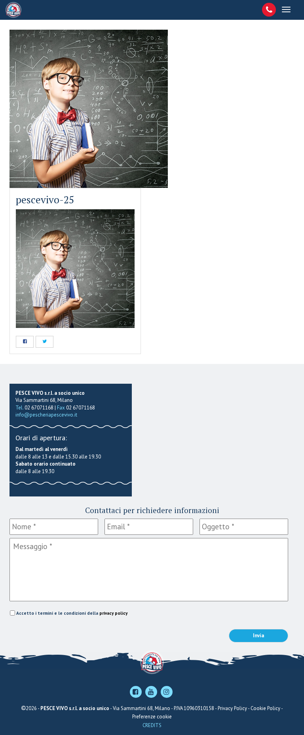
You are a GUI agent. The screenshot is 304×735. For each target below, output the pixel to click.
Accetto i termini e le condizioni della (71, 613)
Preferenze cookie (152, 716)
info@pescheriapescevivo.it (46, 414)
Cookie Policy (265, 708)
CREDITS (152, 725)
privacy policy (113, 613)
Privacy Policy (232, 708)
